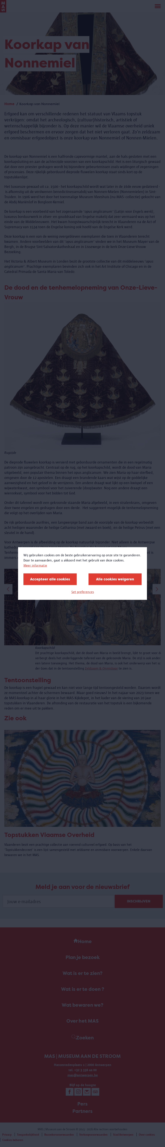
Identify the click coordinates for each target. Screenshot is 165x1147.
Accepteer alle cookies (50, 579)
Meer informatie (35, 565)
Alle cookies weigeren (115, 579)
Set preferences (82, 592)
